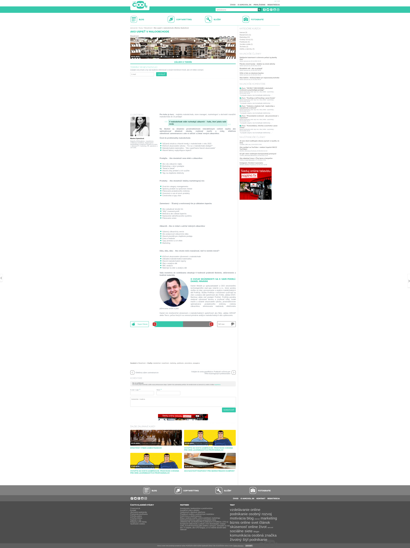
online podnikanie (245, 511)
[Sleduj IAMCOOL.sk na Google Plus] (271, 9)
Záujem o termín (183, 62)
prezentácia (188, 363)
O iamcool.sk (244, 5)
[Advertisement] (183, 95)
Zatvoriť (249, 545)
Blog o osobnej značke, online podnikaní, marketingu (200, 518)
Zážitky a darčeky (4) (247, 49)
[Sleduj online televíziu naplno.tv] (183, 420)
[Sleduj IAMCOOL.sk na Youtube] (274, 9)
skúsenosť (238, 527)
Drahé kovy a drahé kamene (190, 516)
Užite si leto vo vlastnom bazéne (252, 73)
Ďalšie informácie (238, 546)
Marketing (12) (245, 37)
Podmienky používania (139, 514)
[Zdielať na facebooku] (220, 37)
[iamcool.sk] (139, 5)
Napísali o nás (135, 520)
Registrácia (273, 5)
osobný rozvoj (260, 514)
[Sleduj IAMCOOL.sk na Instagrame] (278, 9)
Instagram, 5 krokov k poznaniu (251, 163)
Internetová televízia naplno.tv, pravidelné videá (198, 520)
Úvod (233, 5)
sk (275, 1)
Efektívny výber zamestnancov (146, 448)
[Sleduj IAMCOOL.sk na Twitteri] (267, 9)
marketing (173, 363)
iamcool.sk (133, 28)
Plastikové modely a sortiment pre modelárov (197, 514)
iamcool (270, 527)
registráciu (218, 384)
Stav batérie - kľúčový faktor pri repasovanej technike (259, 78)
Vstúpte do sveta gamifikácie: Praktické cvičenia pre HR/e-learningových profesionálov (208, 449)
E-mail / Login (134, 390)
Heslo (158, 390)
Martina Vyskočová (150, 56)
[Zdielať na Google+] (224, 37)
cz (279, 1)
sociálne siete (241, 531)
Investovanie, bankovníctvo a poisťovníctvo (196, 508)
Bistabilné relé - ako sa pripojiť (251, 68)
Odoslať (161, 74)
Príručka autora (136, 516)
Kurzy (141, 28)
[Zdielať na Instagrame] (232, 37)
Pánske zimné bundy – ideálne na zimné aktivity (257, 64)
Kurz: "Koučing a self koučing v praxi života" (258, 98)
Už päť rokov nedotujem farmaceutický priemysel (258, 154)
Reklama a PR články (138, 522)
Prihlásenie (259, 5)
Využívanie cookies (137, 524)
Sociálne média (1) (246, 44)
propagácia (196, 363)
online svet (249, 522)
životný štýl (239, 539)
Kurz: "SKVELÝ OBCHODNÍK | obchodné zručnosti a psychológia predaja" (256, 89)
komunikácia (240, 535)
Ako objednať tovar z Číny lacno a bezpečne (256, 158)
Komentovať (229, 410)
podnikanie (180, 363)
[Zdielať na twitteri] (228, 37)
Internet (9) (243, 32)
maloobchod (156, 363)
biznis (234, 522)
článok (264, 522)
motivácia (238, 518)
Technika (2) (244, 46)
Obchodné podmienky (138, 512)
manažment (165, 363)
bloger (256, 531)
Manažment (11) (245, 35)
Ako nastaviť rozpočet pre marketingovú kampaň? (209, 471)
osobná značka (264, 535)
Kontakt (260, 498)
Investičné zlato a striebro (189, 510)
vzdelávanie (240, 509)
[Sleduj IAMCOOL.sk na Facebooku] (264, 9)
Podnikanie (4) (245, 42)
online (253, 527)
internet (257, 519)
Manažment (148, 28)
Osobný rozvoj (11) (246, 39)
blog (250, 518)
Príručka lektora (136, 518)
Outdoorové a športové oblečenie (192, 512)
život (263, 527)
